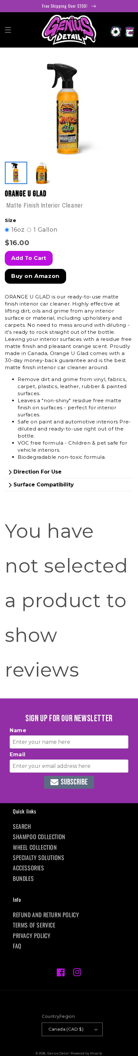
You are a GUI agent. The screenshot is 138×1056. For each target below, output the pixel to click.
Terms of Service (34, 925)
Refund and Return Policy (46, 914)
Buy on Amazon (35, 276)
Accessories (28, 868)
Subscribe (74, 782)
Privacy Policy (31, 935)
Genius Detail (58, 1053)
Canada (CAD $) (66, 1029)
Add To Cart (28, 258)
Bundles (23, 878)
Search (22, 826)
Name (18, 730)
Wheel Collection (35, 847)
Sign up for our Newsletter (69, 718)
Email (18, 754)
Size (10, 220)
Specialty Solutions (38, 857)
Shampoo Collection (39, 836)
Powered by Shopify (86, 1053)
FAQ (17, 946)
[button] (8, 30)
